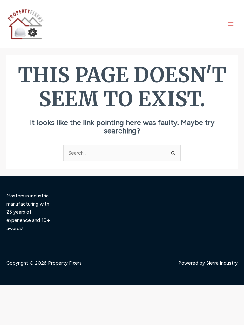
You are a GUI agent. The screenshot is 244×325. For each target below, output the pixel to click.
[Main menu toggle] (231, 24)
